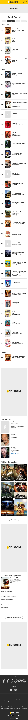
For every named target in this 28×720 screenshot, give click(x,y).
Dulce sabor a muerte (6, 610)
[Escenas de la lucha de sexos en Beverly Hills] (8, 30)
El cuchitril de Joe (17, 153)
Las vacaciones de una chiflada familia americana (19, 292)
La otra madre (4, 612)
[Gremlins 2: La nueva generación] (8, 204)
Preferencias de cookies (14, 709)
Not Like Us (15, 173)
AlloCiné (6, 698)
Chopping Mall (16, 243)
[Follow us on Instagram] (16, 681)
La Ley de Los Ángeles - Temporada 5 (18, 212)
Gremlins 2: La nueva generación (18, 203)
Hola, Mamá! (15, 342)
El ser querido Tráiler (20, 479)
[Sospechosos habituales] (8, 164)
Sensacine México (12, 701)
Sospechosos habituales (19, 163)
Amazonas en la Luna (18, 233)
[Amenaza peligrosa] (8, 184)
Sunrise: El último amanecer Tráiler (21, 515)
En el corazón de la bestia (7, 599)
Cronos (2, 594)
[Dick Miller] (5, 439)
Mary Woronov (14, 421)
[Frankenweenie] (8, 283)
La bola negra (4, 602)
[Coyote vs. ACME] (5, 583)
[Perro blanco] (8, 303)
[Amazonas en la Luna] (8, 233)
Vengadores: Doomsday (6, 591)
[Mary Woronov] (5, 427)
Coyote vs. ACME (14, 577)
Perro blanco (15, 302)
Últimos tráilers (14, 519)
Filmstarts (18, 698)
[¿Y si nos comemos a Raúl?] (8, 40)
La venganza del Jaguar (18, 143)
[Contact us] (24, 681)
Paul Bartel (23, 13)
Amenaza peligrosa (17, 183)
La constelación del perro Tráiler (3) (7, 497)
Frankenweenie (16, 282)
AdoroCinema (19, 700)
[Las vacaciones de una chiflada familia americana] (8, 293)
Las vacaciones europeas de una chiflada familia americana (19, 273)
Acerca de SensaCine (5, 706)
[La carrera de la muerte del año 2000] (8, 60)
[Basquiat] (8, 124)
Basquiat (14, 123)
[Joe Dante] (5, 452)
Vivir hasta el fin (16, 193)
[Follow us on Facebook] (8, 681)
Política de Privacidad (8, 708)
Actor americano (17, 13)
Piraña (13, 322)
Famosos (7, 13)
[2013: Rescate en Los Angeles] (8, 134)
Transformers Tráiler (7, 515)
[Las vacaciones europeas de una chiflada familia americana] (8, 273)
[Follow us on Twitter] (12, 681)
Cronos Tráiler (7, 479)
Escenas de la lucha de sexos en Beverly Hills (18, 29)
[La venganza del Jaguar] (8, 144)
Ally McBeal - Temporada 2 (19, 93)
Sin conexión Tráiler (21, 497)
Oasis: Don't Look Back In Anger (8, 596)
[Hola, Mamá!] (8, 343)
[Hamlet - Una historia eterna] (8, 74)
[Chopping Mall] (8, 243)
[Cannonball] (8, 50)
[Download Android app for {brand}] (16, 689)
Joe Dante (13, 447)
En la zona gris (4, 607)
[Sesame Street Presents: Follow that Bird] (8, 263)
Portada (2, 13)
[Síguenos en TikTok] (20, 681)
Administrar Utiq (17, 708)
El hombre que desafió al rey (7, 604)
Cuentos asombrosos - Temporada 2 (18, 253)
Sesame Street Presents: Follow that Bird (19, 263)
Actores (11, 13)
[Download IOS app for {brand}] (12, 689)
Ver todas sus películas (15, 453)
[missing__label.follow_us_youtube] (4, 681)
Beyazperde (6, 700)
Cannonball (15, 49)
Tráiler (11, 582)
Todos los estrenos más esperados (14, 617)
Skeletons (14, 113)
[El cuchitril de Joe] (8, 154)
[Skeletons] (8, 114)
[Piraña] (8, 323)
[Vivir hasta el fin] (8, 194)
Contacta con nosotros (15, 706)
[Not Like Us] (8, 174)
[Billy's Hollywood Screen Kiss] (8, 84)
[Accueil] (13, 2)
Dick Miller (13, 434)
